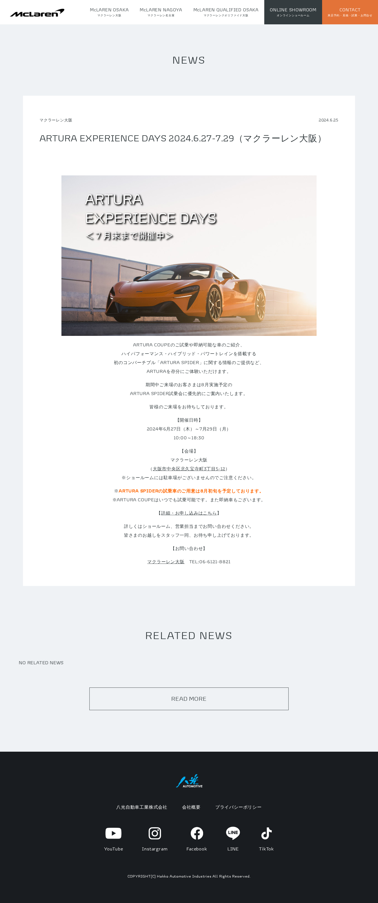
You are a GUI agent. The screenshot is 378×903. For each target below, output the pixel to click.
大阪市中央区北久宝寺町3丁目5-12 (189, 469)
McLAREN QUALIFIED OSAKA (226, 12)
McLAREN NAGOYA (161, 12)
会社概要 (191, 807)
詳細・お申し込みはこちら (189, 513)
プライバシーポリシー (238, 807)
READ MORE (188, 698)
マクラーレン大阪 (165, 562)
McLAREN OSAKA (109, 12)
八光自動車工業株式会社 (141, 807)
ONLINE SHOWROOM (293, 12)
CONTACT (350, 12)
